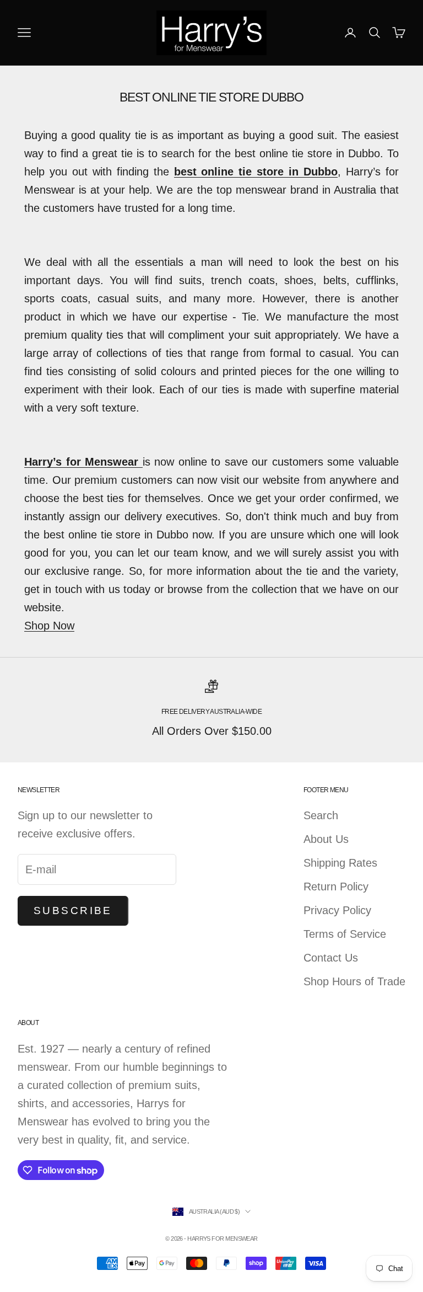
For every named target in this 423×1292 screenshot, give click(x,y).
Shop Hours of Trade (354, 981)
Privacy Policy (337, 910)
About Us (326, 839)
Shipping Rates (340, 863)
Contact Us (330, 958)
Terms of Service (344, 934)
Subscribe (73, 910)
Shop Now (49, 626)
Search (320, 815)
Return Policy (335, 886)
